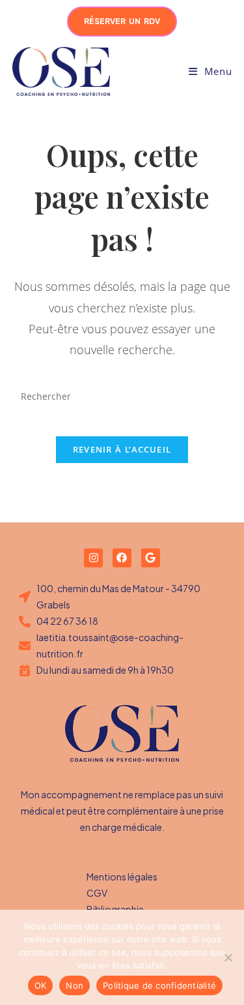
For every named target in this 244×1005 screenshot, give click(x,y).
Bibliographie (115, 909)
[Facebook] (122, 557)
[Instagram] (93, 557)
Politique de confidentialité (159, 985)
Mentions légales (122, 876)
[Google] (150, 557)
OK (40, 985)
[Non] (227, 957)
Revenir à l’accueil (122, 449)
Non (74, 985)
